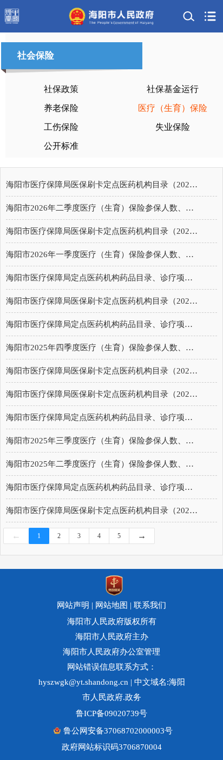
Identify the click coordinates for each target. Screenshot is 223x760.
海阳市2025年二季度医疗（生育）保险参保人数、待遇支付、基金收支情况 (103, 464)
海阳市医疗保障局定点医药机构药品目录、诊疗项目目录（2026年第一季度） (103, 277)
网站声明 (73, 605)
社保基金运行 (173, 89)
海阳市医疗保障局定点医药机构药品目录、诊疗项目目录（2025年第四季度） (103, 324)
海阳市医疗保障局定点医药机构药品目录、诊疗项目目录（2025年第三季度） (103, 417)
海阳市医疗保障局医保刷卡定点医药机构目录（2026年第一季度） (103, 301)
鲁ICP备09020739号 (111, 713)
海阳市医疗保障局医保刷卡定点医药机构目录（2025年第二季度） (103, 510)
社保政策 (61, 89)
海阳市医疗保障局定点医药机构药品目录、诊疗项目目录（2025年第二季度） (103, 487)
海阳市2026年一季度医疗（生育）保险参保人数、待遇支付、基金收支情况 (103, 254)
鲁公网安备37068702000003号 (118, 730)
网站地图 (111, 605)
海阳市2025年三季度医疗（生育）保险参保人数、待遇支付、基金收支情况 (103, 440)
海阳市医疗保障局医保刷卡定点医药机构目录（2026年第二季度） (103, 184)
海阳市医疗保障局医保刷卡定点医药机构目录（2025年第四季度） (103, 370)
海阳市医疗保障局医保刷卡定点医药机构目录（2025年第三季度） (103, 394)
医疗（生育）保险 (172, 108)
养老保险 (61, 108)
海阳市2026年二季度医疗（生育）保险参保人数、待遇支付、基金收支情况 (103, 208)
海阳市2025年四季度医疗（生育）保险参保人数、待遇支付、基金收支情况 (103, 347)
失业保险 (172, 127)
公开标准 (61, 145)
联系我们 (150, 605)
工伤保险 (61, 127)
